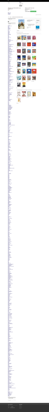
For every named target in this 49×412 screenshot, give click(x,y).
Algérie (8, 87)
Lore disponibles (9, 143)
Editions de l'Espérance (10, 198)
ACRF (8, 316)
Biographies (9, 50)
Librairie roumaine (9, 340)
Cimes (8, 326)
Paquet (8, 235)
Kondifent (8, 333)
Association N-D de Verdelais (10, 327)
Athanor (8, 245)
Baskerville (9, 97)
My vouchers (20, 408)
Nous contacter (9, 14)
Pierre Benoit (9, 64)
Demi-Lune (9, 253)
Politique (8, 67)
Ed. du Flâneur (9, 352)
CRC (8, 101)
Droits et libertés (9, 181)
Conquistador (9, 100)
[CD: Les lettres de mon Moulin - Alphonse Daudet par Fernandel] (24, 37)
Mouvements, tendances (10, 51)
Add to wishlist (37, 29)
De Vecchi (9, 144)
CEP (8, 341)
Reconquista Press (9, 315)
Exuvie (8, 251)
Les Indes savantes (9, 212)
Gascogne (9, 298)
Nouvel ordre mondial (9, 374)
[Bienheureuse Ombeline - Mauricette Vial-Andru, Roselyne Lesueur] (29, 93)
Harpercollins (9, 240)
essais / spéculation (9, 80)
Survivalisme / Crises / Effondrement (11, 71)
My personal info (20, 407)
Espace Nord (9, 156)
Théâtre (8, 85)
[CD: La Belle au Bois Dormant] (18, 51)
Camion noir (9, 98)
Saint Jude (9, 272)
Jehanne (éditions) (9, 331)
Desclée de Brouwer (9, 222)
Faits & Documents (9, 378)
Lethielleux (9, 234)
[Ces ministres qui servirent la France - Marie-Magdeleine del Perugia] (24, 51)
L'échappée (9, 169)
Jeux (8, 29)
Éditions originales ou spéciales (10, 66)
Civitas (8, 292)
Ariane (8, 250)
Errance (8, 310)
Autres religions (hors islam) (10, 54)
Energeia (8, 146)
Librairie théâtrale (9, 358)
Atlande (8, 262)
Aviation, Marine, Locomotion (10, 88)
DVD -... (22, 74)
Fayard (8, 225)
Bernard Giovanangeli (9, 241)
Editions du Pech (9, 188)
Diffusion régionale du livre (10, 293)
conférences (9, 31)
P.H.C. (8, 128)
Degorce (8, 90)
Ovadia (8, 364)
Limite (8, 388)
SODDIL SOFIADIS (9, 252)
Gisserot (8, 180)
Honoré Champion (9, 147)
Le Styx (8, 121)
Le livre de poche (9, 221)
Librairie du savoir (9, 346)
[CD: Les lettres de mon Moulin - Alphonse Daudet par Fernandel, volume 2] (34, 51)
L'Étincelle (9, 392)
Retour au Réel (9, 338)
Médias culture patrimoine (10, 291)
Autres (8, 26)
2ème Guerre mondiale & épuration (11, 44)
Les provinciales (9, 271)
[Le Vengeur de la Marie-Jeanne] (29, 57)
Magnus (8, 208)
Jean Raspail (9, 62)
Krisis (8, 148)
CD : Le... (32, 67)
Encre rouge (9, 357)
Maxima (8, 244)
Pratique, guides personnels (10, 73)
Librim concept (9, 158)
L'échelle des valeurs (9, 386)
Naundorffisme (9, 345)
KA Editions (9, 255)
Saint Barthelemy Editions (10, 366)
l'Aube (8, 302)
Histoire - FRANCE (9, 48)
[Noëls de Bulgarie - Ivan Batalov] (29, 64)
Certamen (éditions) (9, 284)
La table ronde (9, 201)
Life (8, 193)
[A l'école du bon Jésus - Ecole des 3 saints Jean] (18, 100)
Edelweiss (9, 334)
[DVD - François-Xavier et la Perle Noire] (24, 71)
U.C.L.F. (8, 140)
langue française (9, 84)
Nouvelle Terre (9, 254)
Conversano (9, 328)
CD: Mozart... (22, 47)
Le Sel (8, 319)
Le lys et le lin (9, 367)
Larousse (8, 227)
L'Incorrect (9, 390)
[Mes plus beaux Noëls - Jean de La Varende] (24, 57)
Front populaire (9, 393)
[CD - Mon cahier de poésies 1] (29, 71)
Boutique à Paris (9, 13)
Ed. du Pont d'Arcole (9, 106)
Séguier (8, 299)
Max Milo (8, 259)
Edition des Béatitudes (10, 314)
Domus (8, 280)
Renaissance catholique (10, 273)
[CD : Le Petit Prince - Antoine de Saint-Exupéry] (29, 51)
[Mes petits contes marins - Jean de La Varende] (18, 64)
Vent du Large (9, 141)
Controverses (9, 78)
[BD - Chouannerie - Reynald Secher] (18, 84)
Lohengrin (8, 332)
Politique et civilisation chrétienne (10, 79)
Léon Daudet (9, 63)
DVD (8, 35)
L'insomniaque (9, 157)
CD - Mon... (28, 74)
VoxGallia (8, 330)
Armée (8, 45)
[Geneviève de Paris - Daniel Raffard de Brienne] (24, 84)
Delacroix (8, 102)
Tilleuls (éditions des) (9, 373)
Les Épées (9, 389)
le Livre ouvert (9, 196)
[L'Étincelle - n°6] (34, 93)
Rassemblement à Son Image (10, 269)
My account (20, 404)
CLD (8, 207)
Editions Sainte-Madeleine (10, 187)
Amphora (8, 351)
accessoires (9, 25)
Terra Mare (9, 182)
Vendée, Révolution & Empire (10, 46)
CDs (8, 30)
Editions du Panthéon (9, 233)
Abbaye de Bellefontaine (10, 218)
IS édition (8, 236)
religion (8, 36)
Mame (8, 174)
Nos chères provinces (9, 105)
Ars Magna (9, 166)
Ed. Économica (9, 165)
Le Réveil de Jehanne (9, 347)
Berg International (9, 199)
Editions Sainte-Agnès (10, 161)
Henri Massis (9, 61)
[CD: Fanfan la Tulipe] (34, 44)
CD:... (27, 47)
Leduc (8, 261)
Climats (8, 308)
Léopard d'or (9, 159)
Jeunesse (8, 32)
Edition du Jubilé (9, 186)
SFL (8, 91)
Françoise (9, 391)
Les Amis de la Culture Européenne (11, 354)
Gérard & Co (9, 112)
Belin (8, 263)
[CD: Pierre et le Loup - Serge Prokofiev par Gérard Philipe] (29, 37)
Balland (8, 206)
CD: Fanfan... (33, 47)
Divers (8, 42)
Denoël (8, 200)
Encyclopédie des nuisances (10, 170)
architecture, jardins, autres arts (10, 40)
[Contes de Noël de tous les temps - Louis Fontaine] (18, 57)
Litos (8, 237)
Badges (8, 27)
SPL (8, 138)
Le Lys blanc (9, 289)
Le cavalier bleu (9, 205)
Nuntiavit (8, 194)
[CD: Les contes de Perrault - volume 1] (34, 57)
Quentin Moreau (9, 276)
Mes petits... (17, 67)
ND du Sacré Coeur (9, 126)
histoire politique (9, 69)
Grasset (8, 226)
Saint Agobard (9, 167)
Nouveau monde (9, 220)
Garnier (8, 203)
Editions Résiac (9, 164)
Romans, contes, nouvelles (10, 82)
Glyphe (8, 178)
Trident (8, 322)
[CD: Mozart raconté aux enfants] (24, 44)
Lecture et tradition (9, 387)
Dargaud (8, 175)
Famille (8, 43)
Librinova (8, 242)
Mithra (8, 125)
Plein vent (9, 239)
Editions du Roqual (9, 371)
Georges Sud (9, 142)
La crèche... (22, 67)
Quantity (37, 22)
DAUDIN (8, 177)
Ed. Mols (8, 214)
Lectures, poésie (9, 34)
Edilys (8, 317)
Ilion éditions (9, 232)
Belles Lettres (9, 168)
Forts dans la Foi (9, 111)
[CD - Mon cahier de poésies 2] (34, 71)
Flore (8, 339)
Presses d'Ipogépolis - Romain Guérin (11, 370)
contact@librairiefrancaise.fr (12, 407)
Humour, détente (9, 377)
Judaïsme (9, 55)
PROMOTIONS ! (9, 70)
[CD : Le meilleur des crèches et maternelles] (34, 64)
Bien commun (9, 278)
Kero (8, 231)
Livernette (9, 335)
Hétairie (8, 296)
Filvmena (8, 279)
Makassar (9, 348)
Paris (8, 74)
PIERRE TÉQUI (9, 197)
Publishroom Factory (9, 349)
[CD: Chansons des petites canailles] (29, 44)
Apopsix (8, 162)
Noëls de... (27, 67)
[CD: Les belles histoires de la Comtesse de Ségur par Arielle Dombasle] (34, 37)
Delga (8, 365)
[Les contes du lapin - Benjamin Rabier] (24, 77)
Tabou (8, 384)
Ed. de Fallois (9, 224)
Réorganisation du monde (10, 353)
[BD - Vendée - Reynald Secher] (34, 77)
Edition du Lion (9, 149)
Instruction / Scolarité (9, 59)
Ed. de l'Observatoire (9, 309)
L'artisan (8, 238)
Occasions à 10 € (9, 65)
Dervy (8, 356)
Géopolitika (9, 336)
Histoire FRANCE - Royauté (10, 49)
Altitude (8, 288)
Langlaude (9, 120)
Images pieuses (9, 81)
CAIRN (8, 372)
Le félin (8, 301)
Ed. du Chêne (9, 355)
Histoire (8, 47)
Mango (8, 176)
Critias (8, 337)
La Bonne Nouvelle (9, 275)
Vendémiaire (9, 300)
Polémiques (9, 131)
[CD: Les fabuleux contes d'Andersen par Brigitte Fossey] (18, 37)
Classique (9, 33)
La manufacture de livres (10, 204)
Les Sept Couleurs (9, 122)
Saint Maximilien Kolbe (10, 136)
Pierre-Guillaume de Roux (10, 264)
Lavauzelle (9, 246)
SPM (8, 118)
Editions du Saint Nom (10, 108)
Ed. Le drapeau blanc (9, 282)
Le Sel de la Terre (9, 379)
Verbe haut (9, 295)
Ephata (8, 243)
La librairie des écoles (9, 257)
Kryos (8, 215)
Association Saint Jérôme (10, 313)
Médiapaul (9, 202)
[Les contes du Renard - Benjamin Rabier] (29, 77)
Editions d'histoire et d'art (10, 107)
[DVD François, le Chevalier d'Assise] (18, 71)
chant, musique (9, 41)
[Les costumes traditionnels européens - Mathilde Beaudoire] (24, 93)
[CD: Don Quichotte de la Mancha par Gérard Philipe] (18, 44)
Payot (8, 311)
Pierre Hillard (9, 130)
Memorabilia (9, 294)
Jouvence (8, 258)
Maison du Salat (9, 124)
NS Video (8, 185)
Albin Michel (9, 223)
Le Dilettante (9, 312)
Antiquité (8, 52)
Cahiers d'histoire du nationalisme (10, 385)
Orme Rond (9, 127)
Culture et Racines (9, 179)
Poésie (8, 83)
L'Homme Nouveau (9, 184)
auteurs (8, 89)
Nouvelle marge (9, 329)
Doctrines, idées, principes (10, 68)
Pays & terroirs (9, 129)
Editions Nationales (9, 109)
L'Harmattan (9, 117)
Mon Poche (9, 216)
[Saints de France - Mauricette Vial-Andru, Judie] (18, 93)
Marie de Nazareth (9, 277)
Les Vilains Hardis (9, 123)
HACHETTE (9, 219)
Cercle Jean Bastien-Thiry (10, 99)
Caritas (8, 395)
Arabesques (9, 350)
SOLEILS (8, 297)
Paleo (8, 318)
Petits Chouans (9, 320)
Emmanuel (9, 183)
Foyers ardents (9, 359)
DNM (8, 290)
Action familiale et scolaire (10, 92)
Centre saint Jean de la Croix (10, 283)
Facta (8, 110)
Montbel (8, 217)
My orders (20, 405)
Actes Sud (9, 307)
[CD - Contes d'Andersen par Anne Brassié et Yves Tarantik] (18, 77)
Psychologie (9, 72)
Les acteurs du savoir (9, 189)
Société (8, 86)
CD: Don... (17, 47)
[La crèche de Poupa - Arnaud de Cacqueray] (24, 64)
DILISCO (8, 256)
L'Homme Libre (9, 119)
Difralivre (8, 103)
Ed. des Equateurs (9, 303)
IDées (8, 145)
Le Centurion (9, 274)
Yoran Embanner (9, 265)
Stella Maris (9, 139)
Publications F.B (9, 160)
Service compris (9, 360)
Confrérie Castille (9, 321)
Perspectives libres (9, 383)
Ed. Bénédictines (9, 281)
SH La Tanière (9, 195)
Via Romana (9, 270)
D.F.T (8, 163)
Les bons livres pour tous (10, 150)
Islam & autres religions (10, 53)
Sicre (8, 137)
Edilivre (8, 369)
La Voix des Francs (9, 394)
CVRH (8, 155)
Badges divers (9, 28)
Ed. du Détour (9, 213)
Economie (9, 375)
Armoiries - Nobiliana (9, 376)
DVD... (17, 74)
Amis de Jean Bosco (9, 93)
